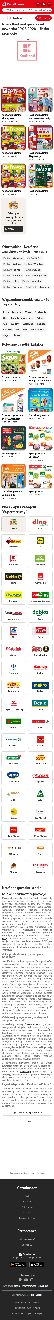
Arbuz (40, 318)
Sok (25, 329)
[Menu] (49, 4)
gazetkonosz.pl (35, 1295)
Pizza (6, 312)
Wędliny (15, 323)
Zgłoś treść (27, 1207)
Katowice (31, 281)
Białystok (12, 287)
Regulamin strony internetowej (27, 1308)
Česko (17, 1285)
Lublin (11, 281)
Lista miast (27, 1212)
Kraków (12, 264)
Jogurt (6, 335)
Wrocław (33, 264)
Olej (5, 323)
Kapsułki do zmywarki (21, 318)
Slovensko (43, 1285)
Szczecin (12, 275)
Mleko (28, 312)
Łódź (34, 258)
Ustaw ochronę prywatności (27, 1302)
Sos (17, 329)
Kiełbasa (40, 323)
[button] (43, 4)
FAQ (27, 1196)
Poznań (11, 269)
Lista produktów (27, 1218)
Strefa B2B (27, 1244)
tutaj (4, 938)
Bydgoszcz (36, 275)
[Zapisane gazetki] (38, 4)
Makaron (16, 312)
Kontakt (27, 1201)
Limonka (7, 329)
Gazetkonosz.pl (32, 1024)
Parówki (18, 335)
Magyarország (29, 1285)
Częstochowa (38, 287)
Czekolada (40, 312)
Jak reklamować (27, 1239)
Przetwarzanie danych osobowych (27, 1313)
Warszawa (13, 258)
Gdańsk (32, 269)
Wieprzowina (37, 329)
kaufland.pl (25, 1071)
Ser (5, 318)
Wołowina (28, 323)
